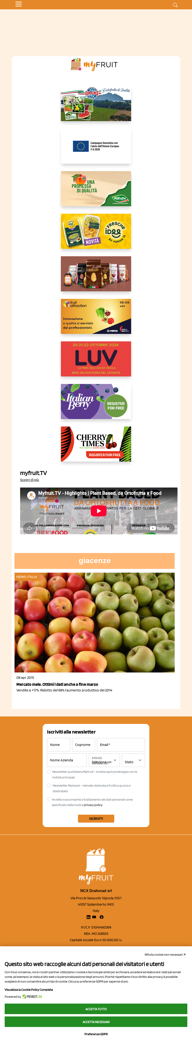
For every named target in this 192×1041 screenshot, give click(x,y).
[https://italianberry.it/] (96, 405)
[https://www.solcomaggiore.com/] (96, 150)
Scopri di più (29, 479)
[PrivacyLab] (31, 996)
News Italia (26, 577)
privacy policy (93, 805)
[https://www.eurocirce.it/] (96, 107)
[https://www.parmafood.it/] (96, 235)
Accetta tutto (96, 1009)
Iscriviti (96, 818)
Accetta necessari (96, 1022)
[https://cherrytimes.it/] (96, 448)
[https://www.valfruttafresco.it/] (96, 192)
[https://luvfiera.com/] (96, 362)
